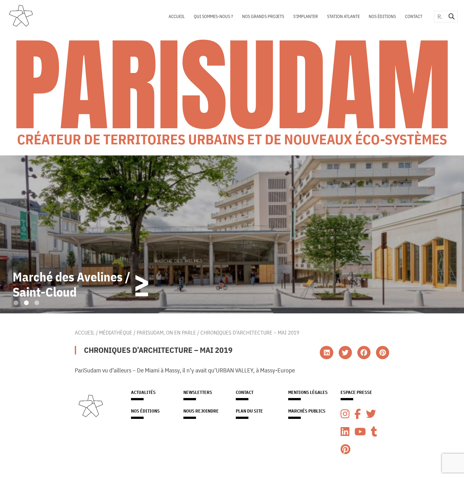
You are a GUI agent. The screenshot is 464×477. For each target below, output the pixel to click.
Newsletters (197, 392)
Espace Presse (356, 392)
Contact (413, 16)
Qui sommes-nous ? (213, 16)
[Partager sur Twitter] (345, 352)
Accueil (177, 16)
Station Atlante (343, 16)
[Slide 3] (36, 302)
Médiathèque (115, 332)
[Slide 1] (16, 302)
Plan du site (249, 411)
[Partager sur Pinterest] (382, 352)
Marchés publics (306, 411)
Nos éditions (382, 16)
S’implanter (305, 16)
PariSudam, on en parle (166, 332)
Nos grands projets (263, 16)
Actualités (143, 392)
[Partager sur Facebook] (364, 352)
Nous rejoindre (201, 411)
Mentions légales (308, 392)
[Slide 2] (26, 302)
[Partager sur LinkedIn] (326, 352)
